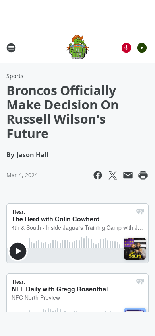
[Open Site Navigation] (11, 48)
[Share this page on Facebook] (97, 175)
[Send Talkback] (126, 48)
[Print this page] (143, 175)
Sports (14, 76)
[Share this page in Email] (128, 175)
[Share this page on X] (112, 175)
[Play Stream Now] (142, 48)
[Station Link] (77, 48)
